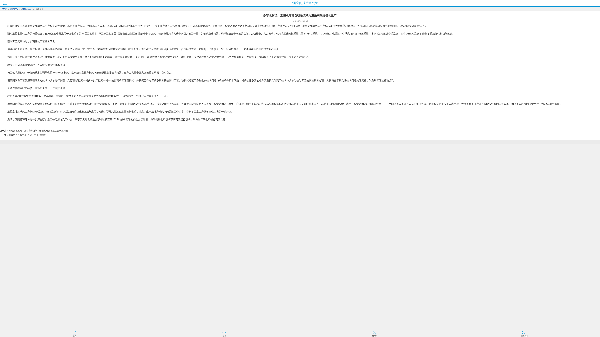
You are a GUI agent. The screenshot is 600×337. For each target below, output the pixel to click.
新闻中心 (15, 9)
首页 (4, 9)
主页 (74, 336)
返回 (224, 336)
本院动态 (27, 9)
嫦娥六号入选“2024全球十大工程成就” (27, 135)
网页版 (374, 336)
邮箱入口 (524, 336)
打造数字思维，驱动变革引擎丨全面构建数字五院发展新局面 (38, 130)
